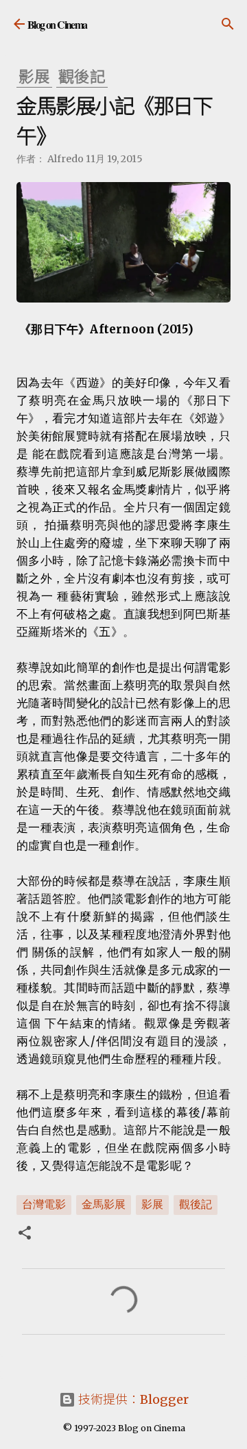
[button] (24, 1234)
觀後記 (195, 1204)
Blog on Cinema (57, 24)
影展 (152, 1204)
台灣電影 (44, 1204)
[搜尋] (228, 24)
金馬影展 (104, 1204)
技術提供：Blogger (132, 1399)
